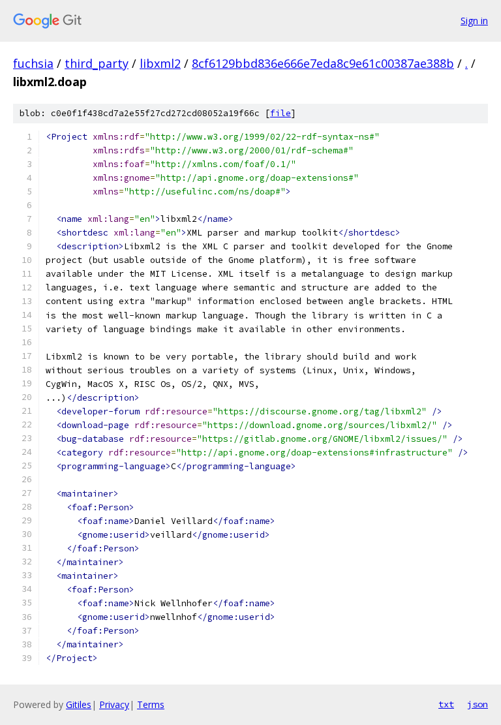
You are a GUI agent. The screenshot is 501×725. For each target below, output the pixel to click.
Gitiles (78, 704)
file (280, 113)
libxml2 (160, 63)
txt (446, 704)
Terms (150, 704)
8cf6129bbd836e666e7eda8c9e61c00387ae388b (323, 63)
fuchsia (33, 63)
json (477, 704)
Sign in (474, 20)
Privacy (114, 704)
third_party (97, 63)
